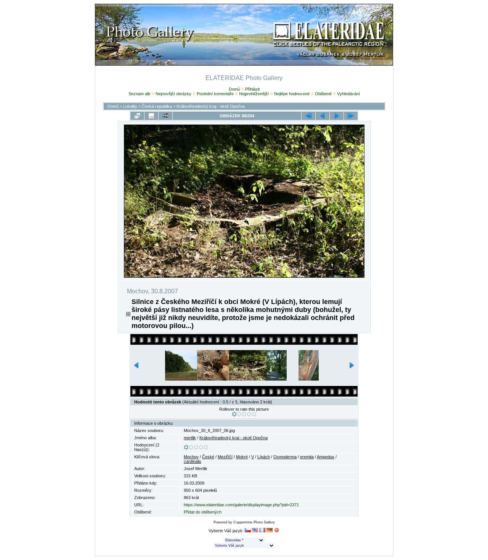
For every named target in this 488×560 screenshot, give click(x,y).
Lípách (263, 456)
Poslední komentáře (215, 93)
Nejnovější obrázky (173, 93)
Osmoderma (285, 456)
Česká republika (157, 106)
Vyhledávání (348, 93)
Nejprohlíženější (254, 93)
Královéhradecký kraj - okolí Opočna (211, 106)
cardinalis (192, 461)
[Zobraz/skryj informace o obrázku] (151, 116)
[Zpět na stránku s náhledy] (137, 116)
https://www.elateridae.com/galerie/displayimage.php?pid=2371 (241, 504)
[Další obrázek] (337, 116)
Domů (234, 89)
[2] (239, 414)
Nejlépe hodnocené (292, 93)
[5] (254, 414)
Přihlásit (252, 89)
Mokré (242, 456)
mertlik (190, 437)
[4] (249, 414)
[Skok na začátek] (308, 116)
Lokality (130, 106)
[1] (234, 414)
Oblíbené (323, 93)
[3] (244, 414)
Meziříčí (225, 456)
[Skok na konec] (351, 116)
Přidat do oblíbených (203, 512)
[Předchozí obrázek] (322, 116)
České (208, 456)
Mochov (191, 456)
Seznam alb (139, 93)
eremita (307, 456)
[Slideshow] (165, 116)
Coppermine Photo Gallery (254, 522)
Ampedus (325, 456)
